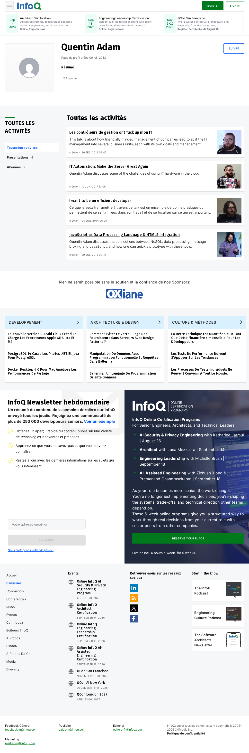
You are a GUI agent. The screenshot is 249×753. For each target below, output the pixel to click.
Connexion (15, 591)
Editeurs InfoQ (17, 630)
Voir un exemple (99, 421)
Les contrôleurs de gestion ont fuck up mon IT (110, 132)
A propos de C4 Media (18, 657)
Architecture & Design (115, 322)
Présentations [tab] (20, 157)
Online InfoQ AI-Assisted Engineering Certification (89, 653)
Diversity (12, 669)
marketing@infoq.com (20, 743)
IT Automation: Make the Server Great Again (108, 166)
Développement (26, 322)
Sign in (235, 5)
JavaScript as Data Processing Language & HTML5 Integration (124, 234)
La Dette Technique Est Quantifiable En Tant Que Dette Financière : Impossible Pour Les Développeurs (206, 338)
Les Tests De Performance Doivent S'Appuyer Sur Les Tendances (198, 356)
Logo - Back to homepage (29, 5)
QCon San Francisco (92, 671)
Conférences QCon (16, 603)
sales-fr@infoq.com (72, 729)
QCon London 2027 (92, 695)
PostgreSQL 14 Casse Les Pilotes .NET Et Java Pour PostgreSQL (43, 356)
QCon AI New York (91, 683)
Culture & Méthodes (194, 322)
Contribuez (14, 622)
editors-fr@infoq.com (127, 729)
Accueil (11, 575)
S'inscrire (13, 583)
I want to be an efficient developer (100, 200)
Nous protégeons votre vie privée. (30, 550)
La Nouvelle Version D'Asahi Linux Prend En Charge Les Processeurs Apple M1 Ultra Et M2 (42, 338)
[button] (47, 540)
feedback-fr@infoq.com (21, 729)
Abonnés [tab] (16, 167)
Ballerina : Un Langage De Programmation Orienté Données (122, 375)
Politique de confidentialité (186, 733)
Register (213, 5)
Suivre (234, 48)
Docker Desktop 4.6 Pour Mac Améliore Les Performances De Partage (42, 371)
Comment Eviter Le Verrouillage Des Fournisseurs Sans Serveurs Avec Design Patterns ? (121, 338)
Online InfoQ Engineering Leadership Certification (87, 630)
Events (11, 615)
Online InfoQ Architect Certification (87, 609)
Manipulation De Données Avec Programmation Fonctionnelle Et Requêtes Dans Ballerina (123, 358)
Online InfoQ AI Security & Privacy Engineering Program (91, 587)
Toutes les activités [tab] (22, 148)
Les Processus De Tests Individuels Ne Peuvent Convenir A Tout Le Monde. (201, 371)
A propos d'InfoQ (13, 642)
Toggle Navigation (9, 5)
